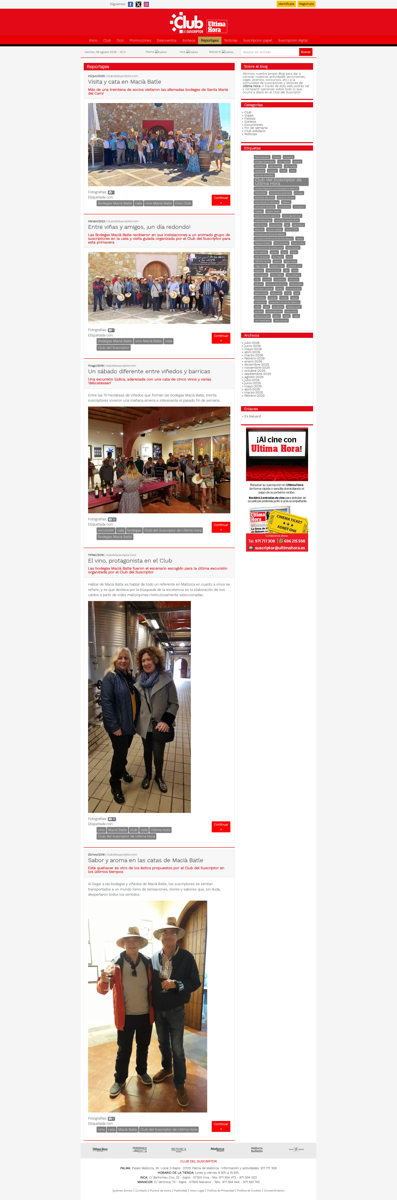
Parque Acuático (262, 243)
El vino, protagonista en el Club (130, 560)
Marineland (298, 225)
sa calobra (278, 307)
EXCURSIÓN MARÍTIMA (280, 193)
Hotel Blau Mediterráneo (286, 220)
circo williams (293, 275)
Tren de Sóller (261, 257)
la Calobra (260, 298)
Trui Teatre (278, 257)
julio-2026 (251, 343)
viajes (296, 316)
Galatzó (258, 211)
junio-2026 (252, 346)
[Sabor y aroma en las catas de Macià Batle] (147, 1006)
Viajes (249, 115)
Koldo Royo (260, 225)
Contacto (141, 1190)
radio (257, 307)
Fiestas (249, 118)
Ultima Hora (160, 830)
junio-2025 (252, 383)
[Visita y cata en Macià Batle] (159, 144)
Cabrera (297, 162)
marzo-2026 (253, 355)
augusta (259, 270)
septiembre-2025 (257, 374)
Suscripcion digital (293, 40)
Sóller (294, 252)
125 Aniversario (262, 157)
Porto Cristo (298, 243)
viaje (286, 315)
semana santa (293, 307)
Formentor (299, 207)
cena (295, 270)
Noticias (230, 40)
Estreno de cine (264, 197)
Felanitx (286, 202)
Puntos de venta (160, 1190)
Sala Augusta (293, 248)
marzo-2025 (253, 392)
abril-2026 (252, 352)
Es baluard (252, 416)
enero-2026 (253, 361)
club (133, 830)
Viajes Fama (290, 261)
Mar (287, 225)
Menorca (259, 229)
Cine (283, 170)
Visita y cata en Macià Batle (124, 81)
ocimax (284, 298)
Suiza (284, 252)
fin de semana (293, 289)
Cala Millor (260, 166)
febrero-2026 (254, 358)
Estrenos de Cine (286, 198)
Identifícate (286, 4)
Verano (277, 261)
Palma (300, 239)
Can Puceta (290, 166)
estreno (258, 284)
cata (138, 203)
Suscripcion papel (257, 40)
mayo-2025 (253, 386)
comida (267, 279)
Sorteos (188, 40)
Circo (292, 171)
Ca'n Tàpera (284, 162)
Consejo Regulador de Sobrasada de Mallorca (276, 188)
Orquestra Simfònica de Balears (270, 234)
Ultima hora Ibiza (139, 1149)
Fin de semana (256, 128)
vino (101, 830)
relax (266, 307)
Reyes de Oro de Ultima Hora (268, 248)
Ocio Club (183, 203)
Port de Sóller (281, 243)
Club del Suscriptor (113, 348)
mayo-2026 (253, 349)
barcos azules (273, 270)
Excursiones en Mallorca (266, 202)
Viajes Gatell (261, 266)
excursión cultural (263, 289)
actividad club (294, 266)
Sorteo (274, 252)
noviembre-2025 (257, 368)
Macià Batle (117, 830)
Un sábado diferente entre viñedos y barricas (149, 371)
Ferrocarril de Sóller (264, 207)
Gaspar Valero (273, 211)
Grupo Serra (297, 1149)
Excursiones (253, 125)
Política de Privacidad (220, 1190)
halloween (276, 293)
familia (280, 289)
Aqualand (288, 157)
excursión (106, 530)
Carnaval (272, 171)
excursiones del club (276, 284)
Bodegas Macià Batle (115, 203)
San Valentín (261, 252)
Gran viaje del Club (292, 216)
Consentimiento (274, 1190)
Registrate (306, 4)
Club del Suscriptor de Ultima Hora (173, 530)
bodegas (134, 530)
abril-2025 (252, 389)
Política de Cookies (249, 1190)
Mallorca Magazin (218, 1149)
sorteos (258, 311)
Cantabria (259, 171)
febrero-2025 (254, 395)
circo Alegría (277, 275)
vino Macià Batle (158, 203)
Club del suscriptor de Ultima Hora (198, 22)
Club (107, 40)
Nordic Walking (275, 229)
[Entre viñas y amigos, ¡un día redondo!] (159, 288)
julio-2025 (251, 380)
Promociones (140, 40)
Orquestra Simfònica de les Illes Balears (273, 239)
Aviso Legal (197, 1190)
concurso (293, 279)
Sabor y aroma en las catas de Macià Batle (145, 860)
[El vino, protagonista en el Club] (139, 706)
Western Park (277, 266)
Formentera (284, 207)
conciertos (280, 279)
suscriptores (274, 311)
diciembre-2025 (256, 364)
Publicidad (180, 1190)
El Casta (299, 193)
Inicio (93, 40)
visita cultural (281, 320)
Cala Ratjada (275, 166)
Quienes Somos (122, 1190)
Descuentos (167, 40)
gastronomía (261, 293)
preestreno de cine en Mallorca (284, 302)
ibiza (297, 293)
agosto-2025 (253, 377)
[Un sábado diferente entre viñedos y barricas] (159, 459)
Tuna (289, 257)
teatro (277, 316)
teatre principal (262, 316)
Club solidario (254, 131)
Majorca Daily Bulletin (257, 1149)
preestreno (260, 302)
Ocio (120, 40)
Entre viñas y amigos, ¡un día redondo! (139, 226)
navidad (272, 298)
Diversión (260, 193)
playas (295, 298)
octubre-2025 (254, 371)
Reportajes (210, 40)
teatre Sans (291, 311)
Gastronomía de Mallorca (267, 216)
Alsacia (276, 157)
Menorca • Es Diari (179, 1149)
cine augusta (261, 275)
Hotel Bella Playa (263, 220)
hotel (287, 293)
